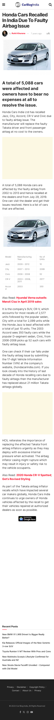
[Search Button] (50, 4)
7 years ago (36, 33)
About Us (26, 690)
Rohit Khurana (18, 33)
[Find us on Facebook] (20, 712)
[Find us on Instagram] (28, 712)
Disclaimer (21, 687)
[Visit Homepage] (27, 4)
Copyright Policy (37, 687)
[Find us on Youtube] (31, 712)
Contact (15, 690)
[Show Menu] (3, 4)
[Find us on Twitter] (24, 712)
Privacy (10, 687)
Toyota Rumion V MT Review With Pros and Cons (26, 651)
